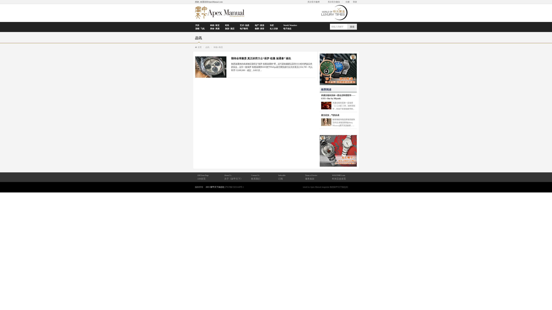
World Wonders (290, 25)
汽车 (197, 25)
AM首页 (203, 177)
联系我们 (255, 177)
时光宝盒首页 (339, 177)
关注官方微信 (334, 2)
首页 (200, 47)
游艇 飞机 (200, 29)
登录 (355, 2)
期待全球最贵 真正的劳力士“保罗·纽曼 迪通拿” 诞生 (261, 58)
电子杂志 (287, 29)
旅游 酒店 (229, 29)
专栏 (272, 25)
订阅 (281, 177)
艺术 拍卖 (244, 25)
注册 (348, 2)
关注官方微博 (313, 2)
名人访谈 (274, 29)
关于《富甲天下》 (233, 177)
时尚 (227, 25)
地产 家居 (259, 25)
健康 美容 (259, 29)
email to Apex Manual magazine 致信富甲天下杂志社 (325, 187)
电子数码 (244, 29)
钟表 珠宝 (215, 25)
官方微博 (546, 301)
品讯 (207, 47)
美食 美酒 (215, 29)
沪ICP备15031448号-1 (234, 187)
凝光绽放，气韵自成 (330, 115)
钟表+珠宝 (218, 47)
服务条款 (311, 177)
